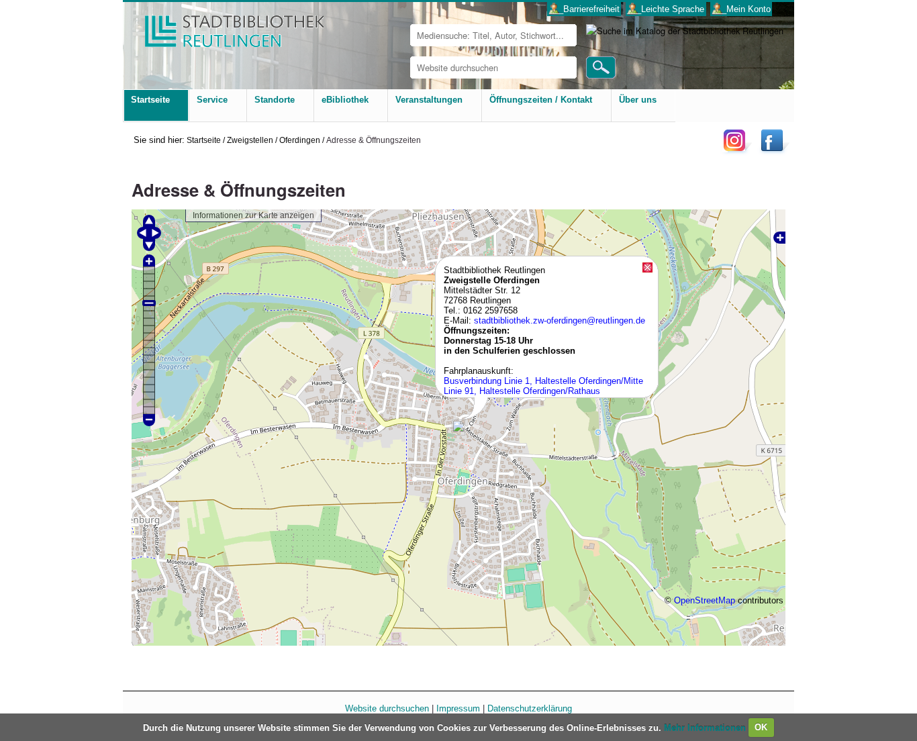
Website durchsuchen (387, 708)
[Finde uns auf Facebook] (774, 151)
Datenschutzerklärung (529, 708)
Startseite (204, 140)
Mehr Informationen (706, 727)
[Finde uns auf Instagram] (738, 151)
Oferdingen (299, 140)
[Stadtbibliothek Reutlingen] (225, 26)
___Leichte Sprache (665, 9)
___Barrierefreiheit (584, 9)
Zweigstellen (250, 140)
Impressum (458, 708)
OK (761, 727)
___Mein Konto (741, 9)
